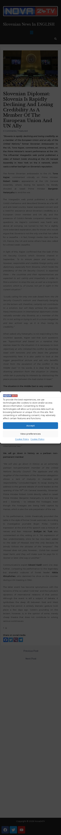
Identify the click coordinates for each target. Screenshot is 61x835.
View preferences (30, 433)
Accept (30, 425)
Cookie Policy (22, 439)
